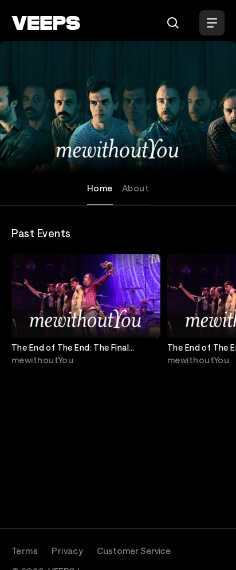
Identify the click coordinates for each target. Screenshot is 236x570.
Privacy (67, 550)
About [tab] (135, 188)
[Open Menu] (212, 23)
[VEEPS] (45, 23)
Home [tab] (100, 188)
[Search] (173, 23)
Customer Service (134, 550)
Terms (24, 550)
